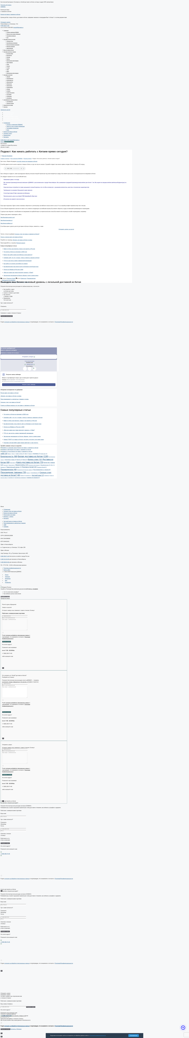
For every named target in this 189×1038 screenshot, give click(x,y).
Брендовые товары (10, 459)
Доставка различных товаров (10, 51)
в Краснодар (9, 83)
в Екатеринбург (9, 82)
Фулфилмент (28, 475)
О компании (6, 30)
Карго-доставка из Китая (29, 462)
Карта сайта (7, 570)
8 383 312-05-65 (5, 559)
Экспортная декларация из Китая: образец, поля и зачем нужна (21, 275)
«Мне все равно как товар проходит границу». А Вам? (18, 272)
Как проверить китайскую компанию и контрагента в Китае (20, 503)
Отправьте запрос (5, 22)
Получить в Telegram (15, 1029)
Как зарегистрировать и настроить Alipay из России (19, 488)
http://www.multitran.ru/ (6, 223)
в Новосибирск (9, 87)
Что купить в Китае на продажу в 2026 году (15, 251)
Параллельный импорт (13, 467)
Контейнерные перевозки (11, 43)
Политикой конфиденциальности (98, 1035)
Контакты (6, 106)
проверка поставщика (33, 477)
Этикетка (47, 475)
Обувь (7, 64)
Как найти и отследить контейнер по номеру (16, 263)
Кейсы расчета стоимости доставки (11, 118)
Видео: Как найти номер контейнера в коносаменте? (18, 254)
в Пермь (8, 89)
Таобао (23, 475)
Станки (8, 67)
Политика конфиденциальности (12, 568)
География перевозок (11, 35)
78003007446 (29, 364)
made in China (20, 453)
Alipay (13, 453)
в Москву (8, 76)
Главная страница (5, 158)
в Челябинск (9, 98)
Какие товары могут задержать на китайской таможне (19, 497)
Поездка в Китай (42, 467)
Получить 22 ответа (6, 5)
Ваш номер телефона (6, 1004)
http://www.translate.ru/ (6, 220)
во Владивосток (9, 80)
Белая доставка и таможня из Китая (10, 14)
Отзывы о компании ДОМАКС (12, 32)
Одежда (8, 66)
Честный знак (38, 475)
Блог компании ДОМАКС (16, 158)
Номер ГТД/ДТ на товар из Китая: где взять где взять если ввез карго (24, 439)
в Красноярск (9, 85)
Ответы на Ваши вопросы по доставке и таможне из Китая (18, 405)
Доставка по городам (8, 75)
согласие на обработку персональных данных (16, 322)
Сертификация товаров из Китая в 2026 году (17, 501)
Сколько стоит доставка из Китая (12, 511)
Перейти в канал (5, 596)
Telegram (7, 576)
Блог (7, 37)
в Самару (8, 90)
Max (6, 580)
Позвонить (8, 582)
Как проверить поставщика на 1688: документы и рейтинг (20, 492)
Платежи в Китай (29, 467)
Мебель (8, 59)
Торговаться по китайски (8, 280)
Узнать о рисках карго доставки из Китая (12, 237)
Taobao (30, 453)
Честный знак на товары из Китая (11, 116)
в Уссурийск (8, 94)
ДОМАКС (3, 6)
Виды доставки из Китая (9, 50)
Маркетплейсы (21, 465)
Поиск (2, 141)
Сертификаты (35, 472)
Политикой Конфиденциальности (64, 322)
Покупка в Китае (27, 158)
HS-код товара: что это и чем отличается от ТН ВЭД (19, 496)
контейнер (11, 477)
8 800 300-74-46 (5, 25)
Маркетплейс (12, 465)
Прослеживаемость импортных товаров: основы (15, 399)
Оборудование (9, 62)
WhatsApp (7, 578)
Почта (6, 574)
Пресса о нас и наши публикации (13, 34)
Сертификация (9, 101)
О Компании (7, 509)
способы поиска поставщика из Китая (27, 161)
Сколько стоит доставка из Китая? (11, 402)
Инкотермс (13, 462)
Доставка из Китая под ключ (9, 39)
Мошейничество (45, 465)
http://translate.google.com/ (8, 217)
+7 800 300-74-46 (5, 853)
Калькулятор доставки (8, 105)
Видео (25, 459)
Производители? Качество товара (25, 469)
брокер (52, 475)
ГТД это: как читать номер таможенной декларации (18, 260)
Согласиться (133, 1035)
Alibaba (10, 453)
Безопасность (9, 456)
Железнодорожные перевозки (12, 44)
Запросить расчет (5, 109)
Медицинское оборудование (12, 60)
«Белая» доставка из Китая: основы (22, 240)
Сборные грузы (9, 41)
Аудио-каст (23, 278)
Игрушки (8, 57)
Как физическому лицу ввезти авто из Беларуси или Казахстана (21, 266)
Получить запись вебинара (28, 384)
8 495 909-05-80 (5, 562)
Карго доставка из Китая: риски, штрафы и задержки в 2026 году (22, 486)
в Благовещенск (9, 78)
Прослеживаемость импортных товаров (12, 120)
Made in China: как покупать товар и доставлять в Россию (19, 248)
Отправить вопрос (27, 356)
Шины (7, 71)
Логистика (5, 465)
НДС (52, 465)
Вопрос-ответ (35, 459)
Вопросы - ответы (8, 516)
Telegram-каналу (20, 243)
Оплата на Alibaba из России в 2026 (13, 269)
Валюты (19, 459)
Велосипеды (9, 55)
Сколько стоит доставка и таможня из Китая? (27, 234)
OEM (26, 453)
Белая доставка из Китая (9, 112)
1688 (4, 453)
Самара (28, 472)
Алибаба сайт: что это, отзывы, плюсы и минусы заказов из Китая (21, 257)
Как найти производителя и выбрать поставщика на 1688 (20, 490)
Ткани (7, 69)
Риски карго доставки (8, 114)
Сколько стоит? (8, 133)
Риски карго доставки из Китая (9, 393)
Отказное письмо (10, 103)
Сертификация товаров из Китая (10, 99)
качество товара (4, 477)
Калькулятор (7, 135)
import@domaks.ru (18, 27)
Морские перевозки (10, 46)
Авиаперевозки (9, 48)
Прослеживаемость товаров (41, 469)
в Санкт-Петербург (10, 92)
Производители (31, 278)
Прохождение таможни (13, 472)
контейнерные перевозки (21, 477)
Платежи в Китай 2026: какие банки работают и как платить (21, 442)
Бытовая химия (9, 53)
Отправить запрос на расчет (66, 229)
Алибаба (36, 453)
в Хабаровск (9, 96)
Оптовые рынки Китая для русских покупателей (17, 499)
